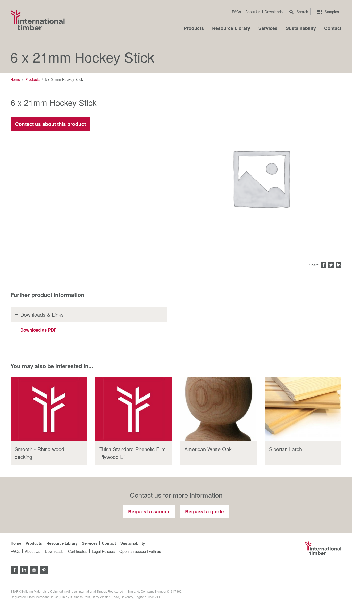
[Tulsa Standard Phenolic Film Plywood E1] (133, 409)
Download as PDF (38, 330)
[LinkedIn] (24, 569)
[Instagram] (34, 569)
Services (268, 28)
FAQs (236, 11)
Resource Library (231, 28)
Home (15, 79)
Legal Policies (103, 551)
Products (194, 28)
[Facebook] (14, 569)
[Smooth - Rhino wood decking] (49, 409)
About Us (252, 11)
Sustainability (301, 28)
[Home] (38, 20)
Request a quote (204, 511)
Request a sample (149, 511)
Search (302, 11)
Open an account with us (140, 551)
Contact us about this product (50, 124)
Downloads (274, 11)
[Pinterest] (44, 569)
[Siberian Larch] (303, 409)
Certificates (77, 551)
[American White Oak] (218, 409)
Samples (331, 11)
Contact (332, 28)
